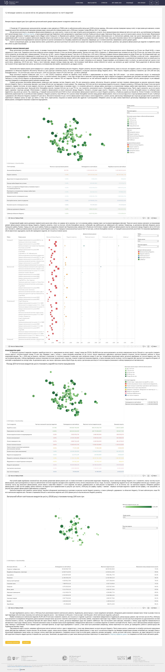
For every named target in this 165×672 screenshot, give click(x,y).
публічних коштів (28, 34)
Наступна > (26, 642)
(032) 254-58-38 (74, 660)
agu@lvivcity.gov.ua (31, 660)
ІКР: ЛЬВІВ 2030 (116, 3)
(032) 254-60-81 (141, 660)
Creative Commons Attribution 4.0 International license (19, 666)
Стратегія (104, 3)
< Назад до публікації (12, 642)
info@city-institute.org (144, 661)
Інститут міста (136, 656)
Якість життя (92, 3)
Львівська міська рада (26, 656)
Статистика (79, 3)
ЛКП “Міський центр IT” (75, 656)
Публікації (129, 3)
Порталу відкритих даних (118, 634)
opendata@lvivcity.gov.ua (81, 661)
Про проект (141, 3)
